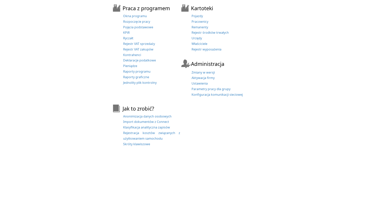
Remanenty (200, 27)
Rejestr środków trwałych (210, 32)
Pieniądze (130, 66)
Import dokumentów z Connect (146, 122)
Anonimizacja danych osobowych (147, 116)
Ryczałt (128, 38)
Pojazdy (197, 16)
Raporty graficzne (136, 77)
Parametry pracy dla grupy (211, 89)
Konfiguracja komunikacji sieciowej (217, 94)
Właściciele (199, 44)
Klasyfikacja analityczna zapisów (146, 127)
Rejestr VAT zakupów (138, 49)
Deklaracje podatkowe (139, 60)
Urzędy (197, 38)
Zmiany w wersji (203, 72)
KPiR (126, 32)
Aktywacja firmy (203, 78)
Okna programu (135, 16)
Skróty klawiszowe (136, 144)
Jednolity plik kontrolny (140, 83)
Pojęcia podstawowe (138, 27)
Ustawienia (200, 83)
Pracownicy (200, 21)
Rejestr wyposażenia (206, 49)
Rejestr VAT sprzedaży (139, 44)
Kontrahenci (132, 55)
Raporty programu (137, 71)
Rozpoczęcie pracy (136, 21)
